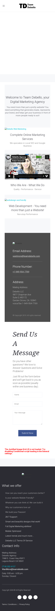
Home (5, 59)
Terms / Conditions (9, 604)
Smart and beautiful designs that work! (22, 521)
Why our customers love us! (17, 507)
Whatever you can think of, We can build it (24, 502)
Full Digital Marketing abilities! (18, 526)
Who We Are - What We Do (27, 185)
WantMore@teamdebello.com (15, 569)
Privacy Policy (24, 604)
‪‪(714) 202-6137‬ (8, 566)
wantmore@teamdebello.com (26, 256)
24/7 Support (11, 517)
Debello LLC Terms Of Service (19, 540)
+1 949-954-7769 (21, 272)
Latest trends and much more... (19, 536)
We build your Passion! (15, 512)
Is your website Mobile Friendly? (19, 498)
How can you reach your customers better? (25, 493)
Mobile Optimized (13, 531)
